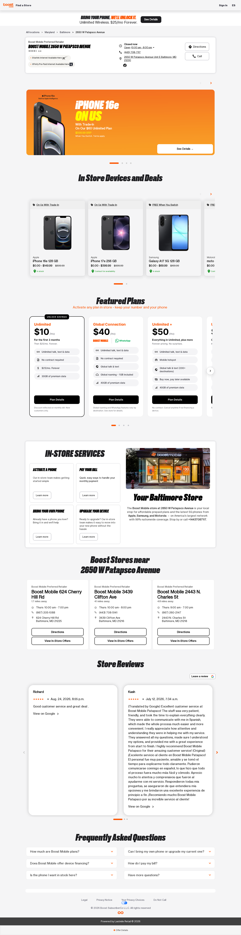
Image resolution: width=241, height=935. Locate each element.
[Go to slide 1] (114, 163)
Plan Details (57, 399)
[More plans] (210, 371)
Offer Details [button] (120, 930)
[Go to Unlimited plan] (114, 425)
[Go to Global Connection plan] (119, 425)
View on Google (46, 714)
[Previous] (24, 752)
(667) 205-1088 (45, 612)
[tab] (120, 930)
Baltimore (65, 32)
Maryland (50, 32)
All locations (33, 32)
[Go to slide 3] (126, 163)
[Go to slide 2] (122, 163)
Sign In (223, 5)
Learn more (42, 495)
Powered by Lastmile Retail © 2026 (120, 921)
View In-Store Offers (57, 640)
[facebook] (125, 65)
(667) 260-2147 (171, 612)
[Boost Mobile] (8, 5)
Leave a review (200, 676)
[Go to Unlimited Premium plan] (128, 425)
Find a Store (23, 5)
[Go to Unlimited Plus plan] (124, 425)
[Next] (217, 752)
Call (197, 56)
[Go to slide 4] (130, 163)
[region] (120, 367)
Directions (197, 47)
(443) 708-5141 (108, 612)
